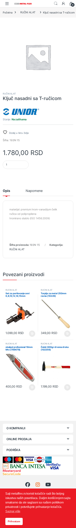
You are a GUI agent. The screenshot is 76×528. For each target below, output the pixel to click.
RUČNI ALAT (27, 12)
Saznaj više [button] (12, 511)
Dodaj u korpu (31, 334)
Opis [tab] (6, 191)
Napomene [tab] (34, 191)
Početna (8, 12)
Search (56, 3)
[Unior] (21, 111)
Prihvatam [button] (14, 521)
